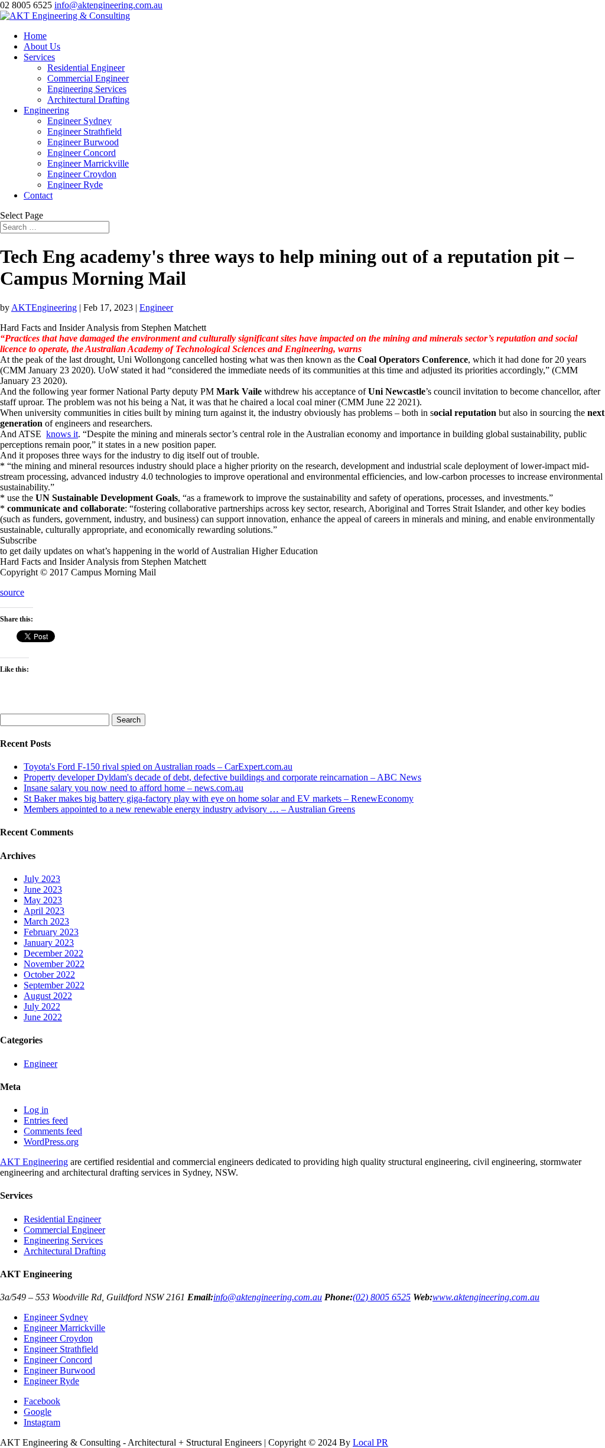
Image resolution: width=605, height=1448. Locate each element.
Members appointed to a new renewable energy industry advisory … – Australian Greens (189, 809)
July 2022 (42, 1006)
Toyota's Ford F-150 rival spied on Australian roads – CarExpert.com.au (158, 767)
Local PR (370, 1442)
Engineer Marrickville (88, 163)
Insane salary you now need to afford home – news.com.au (133, 788)
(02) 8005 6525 (382, 1297)
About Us (42, 46)
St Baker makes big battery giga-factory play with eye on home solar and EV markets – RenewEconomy (219, 798)
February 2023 (51, 932)
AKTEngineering (44, 307)
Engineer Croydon (81, 174)
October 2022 (49, 974)
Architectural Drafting (88, 100)
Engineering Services (86, 89)
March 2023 (46, 921)
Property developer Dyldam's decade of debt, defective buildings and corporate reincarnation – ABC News (222, 777)
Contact (38, 195)
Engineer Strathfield (84, 131)
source (12, 592)
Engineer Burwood (83, 142)
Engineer (156, 307)
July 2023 (42, 879)
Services (39, 57)
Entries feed (46, 1120)
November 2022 (54, 964)
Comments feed (53, 1131)
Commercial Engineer (88, 78)
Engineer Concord (81, 153)
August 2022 (48, 996)
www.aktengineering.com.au (485, 1297)
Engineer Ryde (75, 185)
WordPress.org (51, 1142)
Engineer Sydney (79, 121)
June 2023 (43, 889)
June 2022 (43, 1017)
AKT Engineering (34, 1162)
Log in (36, 1110)
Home (35, 36)
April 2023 (44, 911)
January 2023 (49, 943)
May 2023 (43, 900)
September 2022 (54, 985)
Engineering (46, 110)
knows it (62, 434)
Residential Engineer (86, 68)
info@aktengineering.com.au (267, 1297)
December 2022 (53, 953)
